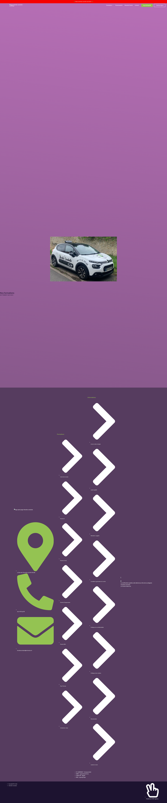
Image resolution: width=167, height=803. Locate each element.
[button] (112, 5)
